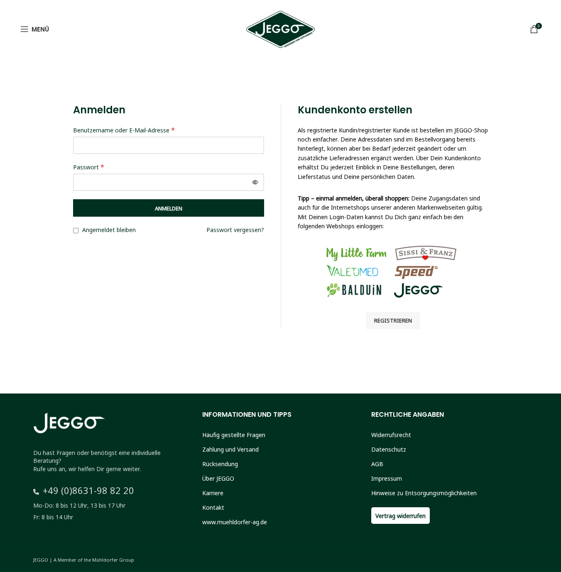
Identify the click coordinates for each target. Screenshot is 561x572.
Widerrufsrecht (391, 434)
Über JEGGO (218, 478)
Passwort (88, 166)
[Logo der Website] (280, 31)
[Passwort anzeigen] (255, 182)
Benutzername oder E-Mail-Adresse (124, 129)
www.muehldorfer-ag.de (234, 522)
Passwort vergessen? (235, 229)
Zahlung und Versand (230, 449)
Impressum (386, 478)
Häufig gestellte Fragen (233, 434)
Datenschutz (388, 449)
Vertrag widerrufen (400, 515)
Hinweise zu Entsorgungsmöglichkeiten (424, 493)
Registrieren (393, 320)
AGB (377, 464)
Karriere (212, 493)
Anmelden (168, 208)
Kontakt (213, 507)
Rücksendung (220, 464)
